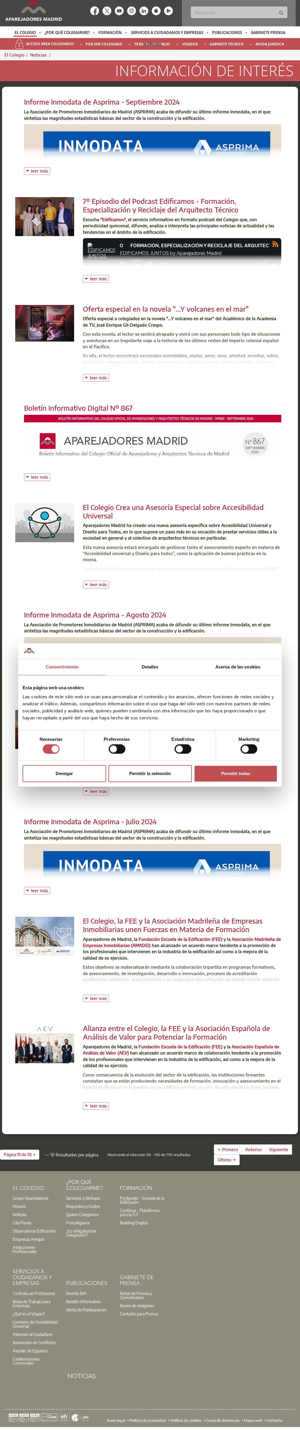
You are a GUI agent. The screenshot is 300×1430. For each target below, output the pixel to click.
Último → (227, 1159)
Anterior (253, 1149)
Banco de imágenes (137, 1305)
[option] (25, 32)
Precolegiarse (78, 1222)
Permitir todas (235, 773)
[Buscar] (281, 13)
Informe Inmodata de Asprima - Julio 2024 (90, 821)
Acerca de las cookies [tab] (237, 666)
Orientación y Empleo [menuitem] (152, 55)
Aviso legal (116, 1420)
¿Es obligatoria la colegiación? (81, 1233)
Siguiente (278, 1149)
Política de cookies (186, 1420)
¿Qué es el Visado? (29, 1313)
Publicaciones (227, 32)
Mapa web (253, 1420)
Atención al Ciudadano (32, 1334)
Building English (134, 1222)
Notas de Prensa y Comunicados (136, 1295)
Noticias (152, 44)
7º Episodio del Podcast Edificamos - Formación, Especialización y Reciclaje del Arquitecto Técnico (160, 205)
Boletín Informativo (83, 1301)
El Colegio (25, 32)
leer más (40, 170)
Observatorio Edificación (34, 1230)
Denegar (64, 773)
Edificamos (113, 219)
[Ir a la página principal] (33, 10)
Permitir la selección (150, 773)
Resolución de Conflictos (34, 1342)
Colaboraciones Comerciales (26, 1361)
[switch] (117, 749)
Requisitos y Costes (83, 1206)
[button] (19, 1155)
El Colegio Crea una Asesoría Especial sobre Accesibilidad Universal (173, 511)
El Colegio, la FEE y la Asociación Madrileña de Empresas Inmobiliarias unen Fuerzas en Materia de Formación (172, 925)
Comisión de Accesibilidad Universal (35, 1324)
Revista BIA (76, 1293)
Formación (110, 32)
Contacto (274, 1420)
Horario (19, 1206)
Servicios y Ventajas (83, 1198)
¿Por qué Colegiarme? (67, 32)
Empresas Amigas (28, 1239)
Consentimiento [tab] (62, 666)
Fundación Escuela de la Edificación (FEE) (180, 939)
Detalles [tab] (150, 666)
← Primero (228, 1149)
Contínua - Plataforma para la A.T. (139, 1212)
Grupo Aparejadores (30, 1198)
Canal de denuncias (223, 1420)
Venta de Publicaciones (86, 1309)
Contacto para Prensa (139, 1313)
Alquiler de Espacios (30, 1350)
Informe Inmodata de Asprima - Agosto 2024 (95, 614)
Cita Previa (22, 1222)
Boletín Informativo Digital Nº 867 (78, 407)
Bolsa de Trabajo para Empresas (31, 1303)
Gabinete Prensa (268, 32)
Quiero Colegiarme (82, 1214)
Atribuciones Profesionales (25, 1249)
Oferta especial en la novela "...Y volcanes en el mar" (166, 308)
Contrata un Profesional (34, 1293)
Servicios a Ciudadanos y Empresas (167, 32)
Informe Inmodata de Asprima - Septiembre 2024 (102, 101)
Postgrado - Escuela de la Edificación (142, 1200)
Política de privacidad (147, 1420)
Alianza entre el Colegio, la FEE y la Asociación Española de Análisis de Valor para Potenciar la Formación (176, 1032)
